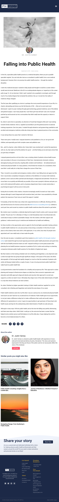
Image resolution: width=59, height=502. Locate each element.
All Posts (16, 348)
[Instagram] (11, 483)
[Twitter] (8, 483)
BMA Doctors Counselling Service (39, 204)
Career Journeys (34, 71)
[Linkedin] (5, 483)
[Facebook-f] (14, 483)
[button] (56, 6)
